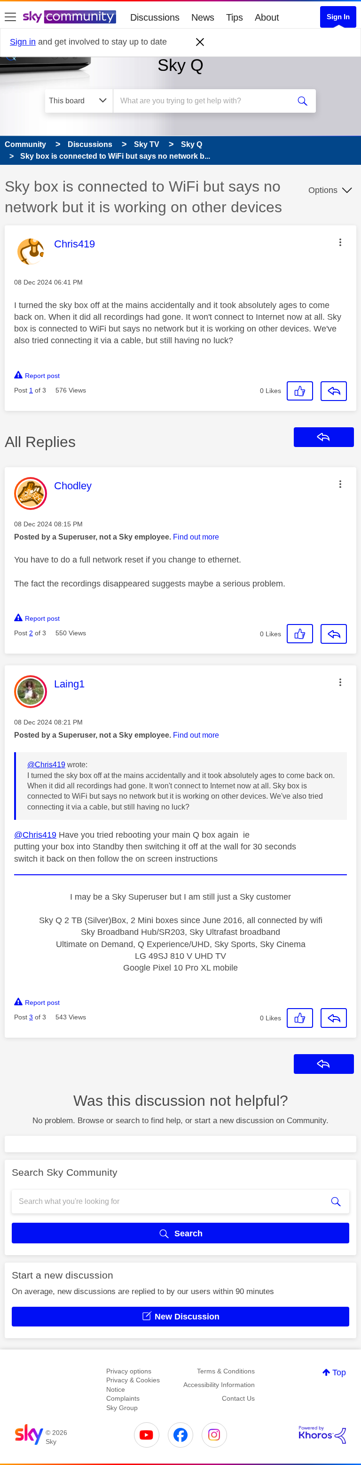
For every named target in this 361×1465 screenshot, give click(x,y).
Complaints (123, 1398)
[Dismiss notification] (200, 42)
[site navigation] (10, 17)
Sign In (338, 17)
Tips (234, 17)
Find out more (196, 537)
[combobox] (204, 101)
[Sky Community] (69, 17)
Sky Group (122, 1407)
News (202, 17)
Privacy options (128, 1371)
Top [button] (339, 1372)
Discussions (155, 17)
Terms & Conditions (226, 1371)
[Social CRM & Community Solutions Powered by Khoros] (322, 1435)
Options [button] (322, 190)
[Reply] (334, 391)
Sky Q (180, 65)
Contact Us (238, 1398)
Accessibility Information (219, 1384)
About (267, 17)
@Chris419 (46, 765)
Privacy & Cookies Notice (133, 1384)
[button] (340, 242)
